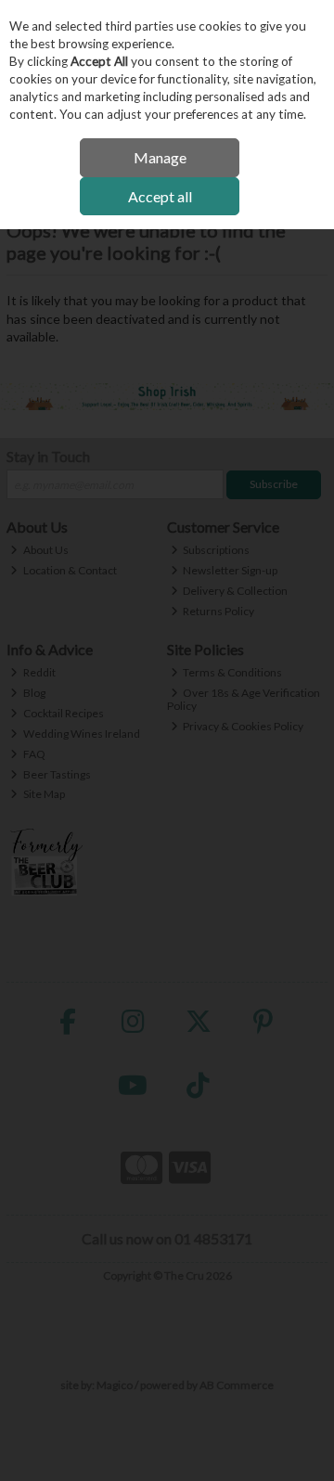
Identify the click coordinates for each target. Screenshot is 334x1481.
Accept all (160, 196)
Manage (160, 157)
